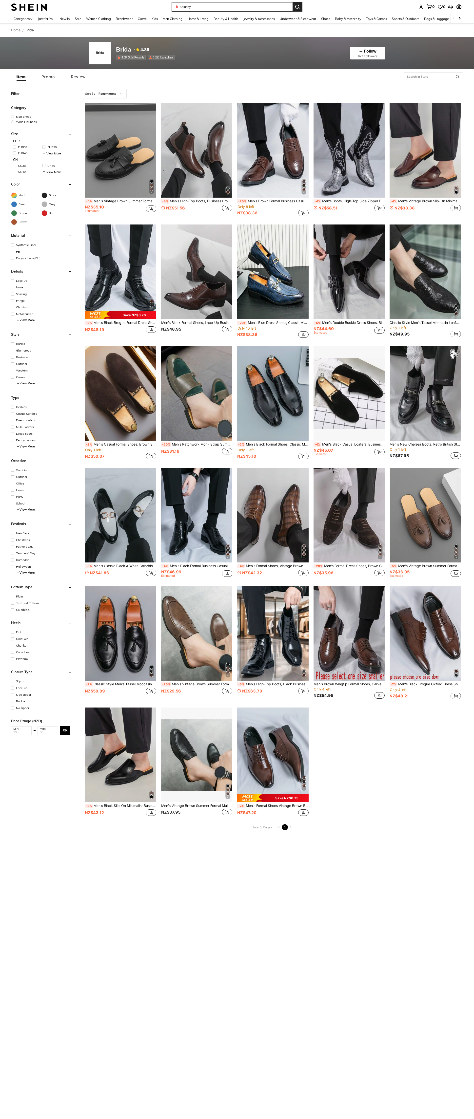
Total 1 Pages (262, 827)
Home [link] (15, 30)
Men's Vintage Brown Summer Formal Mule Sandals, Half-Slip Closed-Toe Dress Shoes (121, 201)
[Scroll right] (459, 18)
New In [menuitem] (64, 19)
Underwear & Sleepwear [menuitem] (298, 19)
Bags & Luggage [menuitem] (436, 19)
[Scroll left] (453, 18)
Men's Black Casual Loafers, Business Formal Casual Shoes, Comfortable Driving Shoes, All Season (350, 444)
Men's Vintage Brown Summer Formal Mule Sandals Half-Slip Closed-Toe (197, 684)
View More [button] (53, 153)
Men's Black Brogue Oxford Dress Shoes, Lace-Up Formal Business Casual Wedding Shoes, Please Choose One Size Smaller (426, 684)
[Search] (297, 7)
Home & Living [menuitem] (198, 19)
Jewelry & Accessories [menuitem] (259, 19)
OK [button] (65, 730)
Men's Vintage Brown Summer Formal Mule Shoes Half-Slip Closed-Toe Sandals (426, 566)
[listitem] (132, 57)
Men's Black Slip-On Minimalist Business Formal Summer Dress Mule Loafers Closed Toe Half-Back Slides (121, 806)
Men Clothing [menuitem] (172, 19)
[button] (451, 7)
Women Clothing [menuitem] (98, 19)
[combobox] (104, 93)
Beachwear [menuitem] (124, 19)
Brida (123, 50)
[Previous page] (279, 827)
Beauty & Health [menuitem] (226, 19)
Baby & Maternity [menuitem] (348, 19)
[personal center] (421, 7)
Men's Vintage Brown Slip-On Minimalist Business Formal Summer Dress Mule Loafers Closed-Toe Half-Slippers (426, 201)
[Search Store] (457, 77)
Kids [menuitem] (155, 19)
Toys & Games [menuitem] (376, 19)
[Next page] (291, 827)
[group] (41, 116)
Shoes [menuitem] (325, 19)
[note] (120, 315)
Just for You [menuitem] (46, 19)
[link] (430, 7)
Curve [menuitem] (142, 19)
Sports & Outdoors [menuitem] (405, 19)
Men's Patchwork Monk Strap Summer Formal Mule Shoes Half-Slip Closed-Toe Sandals (197, 444)
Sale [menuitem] (78, 19)
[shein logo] (29, 7)
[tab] (21, 77)
